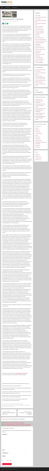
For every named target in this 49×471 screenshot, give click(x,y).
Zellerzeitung (37, 131)
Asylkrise (36, 18)
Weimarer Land (38, 60)
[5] (2, 395)
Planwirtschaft (27, 405)
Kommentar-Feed (38, 157)
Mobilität (36, 44)
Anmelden (37, 154)
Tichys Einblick (38, 126)
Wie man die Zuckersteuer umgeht (40, 105)
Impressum (8, 7)
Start (2, 7)
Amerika (36, 15)
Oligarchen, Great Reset (39, 49)
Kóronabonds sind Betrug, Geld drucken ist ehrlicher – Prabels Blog (17, 425)
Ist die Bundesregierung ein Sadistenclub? (39, 101)
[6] (16, 322)
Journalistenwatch (38, 133)
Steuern (36, 55)
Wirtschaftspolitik (20, 403)
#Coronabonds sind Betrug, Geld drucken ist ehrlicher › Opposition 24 (18, 424)
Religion (36, 52)
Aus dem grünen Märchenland (40, 20)
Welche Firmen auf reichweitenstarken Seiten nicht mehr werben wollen (40, 77)
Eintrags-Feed (38, 156)
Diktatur (5, 405)
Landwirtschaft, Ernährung (40, 41)
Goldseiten (37, 129)
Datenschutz (14, 7)
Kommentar (4, 434)
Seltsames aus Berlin (13, 403)
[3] (5, 153)
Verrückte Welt (38, 57)
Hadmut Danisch (38, 140)
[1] (24, 75)
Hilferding (14, 405)
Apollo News (37, 137)
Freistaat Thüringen (38, 31)
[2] (14, 98)
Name (3, 449)
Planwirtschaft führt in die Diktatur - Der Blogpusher (14, 422)
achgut (36, 135)
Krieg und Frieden (38, 37)
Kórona (36, 36)
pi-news (36, 128)
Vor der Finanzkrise (38, 59)
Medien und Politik (38, 42)
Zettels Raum (37, 138)
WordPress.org (38, 159)
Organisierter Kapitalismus (20, 405)
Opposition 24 (37, 145)
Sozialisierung (4, 406)
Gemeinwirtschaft (9, 405)
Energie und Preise (38, 29)
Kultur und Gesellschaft (39, 39)
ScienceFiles (37, 147)
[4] (2, 199)
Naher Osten (37, 46)
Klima (36, 34)
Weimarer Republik (10, 406)
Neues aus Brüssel (38, 47)
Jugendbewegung (7, 403)
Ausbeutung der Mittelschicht (40, 23)
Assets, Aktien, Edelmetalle (40, 17)
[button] (3, 23)
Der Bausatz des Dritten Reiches (21, 373)
